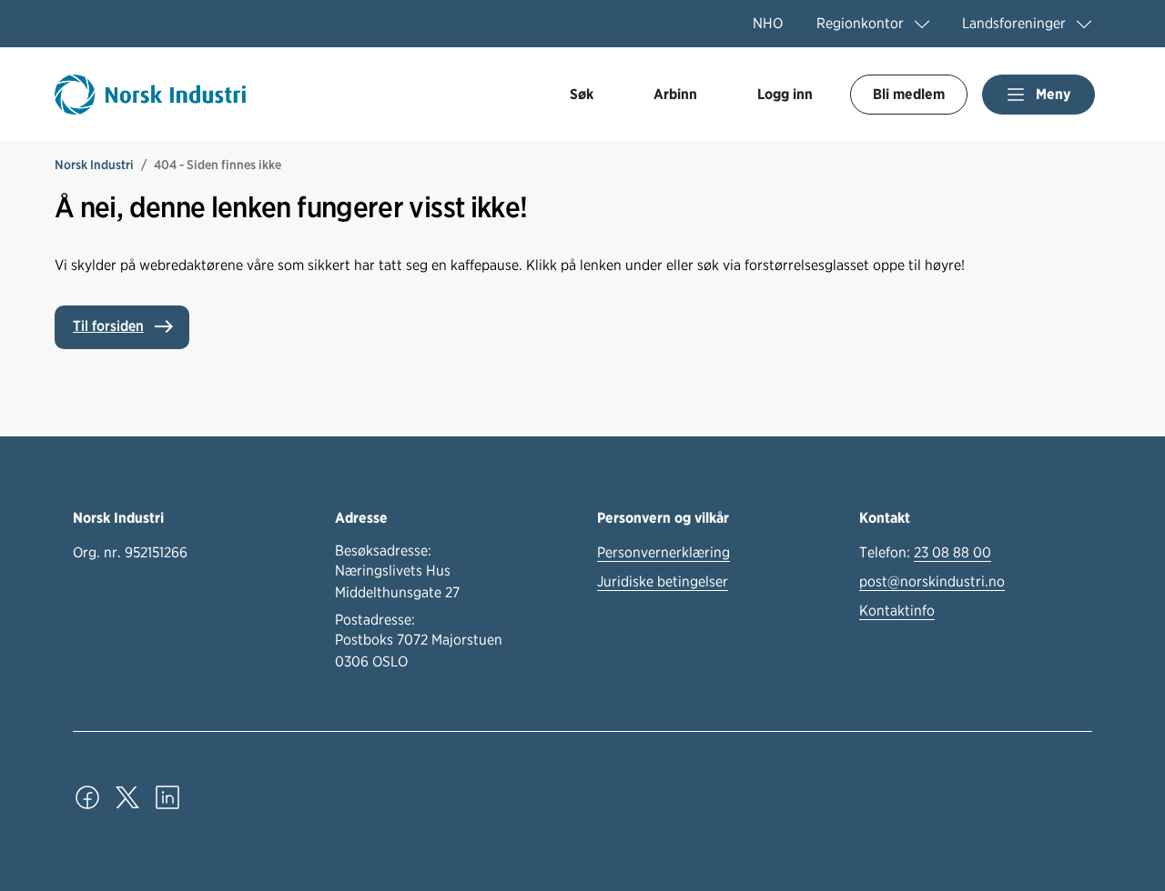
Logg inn (785, 94)
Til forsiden (108, 326)
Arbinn (675, 94)
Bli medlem (909, 94)
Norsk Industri (94, 164)
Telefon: (925, 552)
